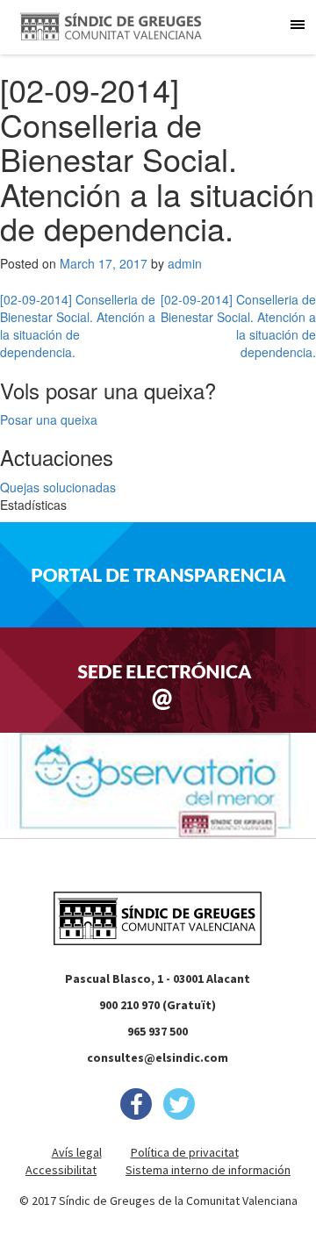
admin (185, 263)
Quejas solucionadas (58, 487)
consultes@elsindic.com (157, 1057)
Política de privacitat (185, 1152)
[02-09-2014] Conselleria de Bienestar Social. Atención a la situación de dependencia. (77, 325)
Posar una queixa (48, 419)
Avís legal (77, 1152)
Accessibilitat (61, 1170)
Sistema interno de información (208, 1170)
